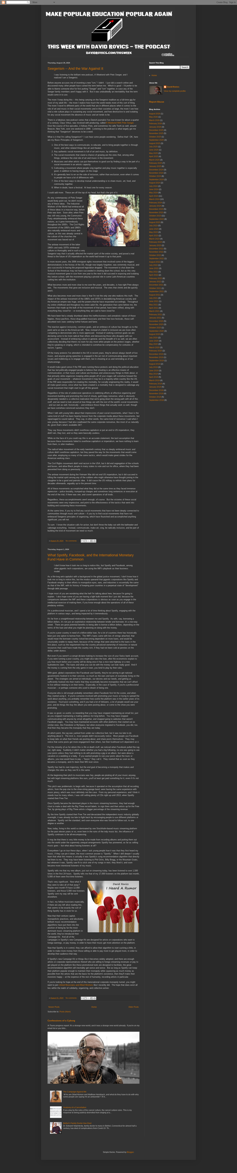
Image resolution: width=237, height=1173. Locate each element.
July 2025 (153, 146)
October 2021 (155, 288)
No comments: (72, 541)
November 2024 (156, 173)
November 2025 (156, 133)
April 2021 (153, 308)
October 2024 (155, 176)
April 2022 (153, 275)
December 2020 (156, 321)
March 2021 (154, 311)
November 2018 (156, 393)
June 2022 (153, 268)
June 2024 (153, 189)
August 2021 (154, 295)
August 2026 (154, 114)
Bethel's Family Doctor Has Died (77, 1123)
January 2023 (155, 245)
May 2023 (153, 232)
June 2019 (153, 370)
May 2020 (153, 344)
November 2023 (156, 212)
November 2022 (156, 252)
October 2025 (155, 137)
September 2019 (156, 360)
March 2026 (154, 120)
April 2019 (153, 377)
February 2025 (155, 163)
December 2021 (156, 285)
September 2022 (156, 258)
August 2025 (154, 143)
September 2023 (156, 219)
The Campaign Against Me (74, 1092)
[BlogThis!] (85, 541)
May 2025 (153, 153)
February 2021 (155, 314)
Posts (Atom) (65, 1012)
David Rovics (173, 87)
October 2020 (155, 328)
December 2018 (156, 390)
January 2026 (155, 127)
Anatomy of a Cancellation (74, 1107)
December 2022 (156, 249)
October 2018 (155, 397)
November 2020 (156, 324)
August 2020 (154, 334)
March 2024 (154, 199)
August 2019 (154, 364)
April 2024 (153, 196)
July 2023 (153, 225)
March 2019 (154, 380)
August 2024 (154, 183)
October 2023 (155, 216)
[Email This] (82, 541)
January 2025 (155, 166)
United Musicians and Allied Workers (76, 985)
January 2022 (155, 281)
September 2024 (156, 179)
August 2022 (154, 262)
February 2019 (155, 384)
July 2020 (153, 338)
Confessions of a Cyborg (61, 1020)
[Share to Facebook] (91, 541)
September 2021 (156, 291)
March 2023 (154, 239)
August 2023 (154, 222)
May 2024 (153, 193)
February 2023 (155, 242)
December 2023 (156, 209)
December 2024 (156, 170)
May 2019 (153, 374)
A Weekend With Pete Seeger (119, 123)
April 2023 (153, 235)
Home (94, 1007)
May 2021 (153, 305)
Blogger (130, 1152)
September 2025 (156, 140)
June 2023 (153, 229)
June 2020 (153, 341)
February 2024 (155, 203)
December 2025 (156, 130)
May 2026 (153, 117)
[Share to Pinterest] (94, 541)
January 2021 (155, 318)
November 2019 (156, 357)
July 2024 (153, 186)
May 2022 (153, 272)
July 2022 (153, 265)
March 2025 (154, 160)
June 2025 (153, 150)
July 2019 (153, 367)
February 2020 (155, 351)
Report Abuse (156, 101)
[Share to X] (88, 541)
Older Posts (133, 1007)
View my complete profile (175, 91)
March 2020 (154, 347)
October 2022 (155, 255)
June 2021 (153, 301)
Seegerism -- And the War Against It (75, 69)
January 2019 (155, 387)
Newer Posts (53, 1007)
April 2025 (153, 156)
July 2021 (153, 298)
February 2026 (155, 123)
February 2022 (155, 278)
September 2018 (156, 400)
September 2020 (156, 331)
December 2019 (156, 354)
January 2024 (155, 206)
